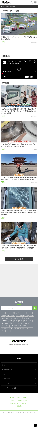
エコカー (9, 313)
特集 (3, 116)
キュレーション (28, 320)
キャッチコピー (20, 315)
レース (8, 331)
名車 (3, 42)
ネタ (11, 318)
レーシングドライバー (7, 328)
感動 (3, 318)
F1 (19, 323)
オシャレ (19, 318)
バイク (10, 320)
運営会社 (19, 406)
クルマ (3, 313)
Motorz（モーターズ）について (19, 397)
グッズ (3, 331)
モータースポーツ (20, 313)
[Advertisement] (19, 281)
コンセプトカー (5, 323)
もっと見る (19, 259)
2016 (19, 325)
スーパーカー (5, 325)
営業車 (3, 315)
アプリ (15, 320)
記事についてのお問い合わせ (19, 400)
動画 (7, 318)
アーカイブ (14, 323)
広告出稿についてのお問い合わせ (19, 403)
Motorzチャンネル (8, 388)
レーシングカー (10, 315)
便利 (14, 318)
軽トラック (29, 313)
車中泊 (20, 320)
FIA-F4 (16, 328)
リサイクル (4, 320)
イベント (30, 328)
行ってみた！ (23, 328)
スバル (31, 315)
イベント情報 (13, 325)
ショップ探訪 (6, 378)
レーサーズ (5, 383)
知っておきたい (25, 323)
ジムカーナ (25, 325)
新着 (3, 365)
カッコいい (26, 318)
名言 (27, 315)
